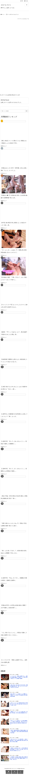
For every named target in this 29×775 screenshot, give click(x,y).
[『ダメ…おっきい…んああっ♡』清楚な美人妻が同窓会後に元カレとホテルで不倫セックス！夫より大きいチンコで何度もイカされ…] (14, 239)
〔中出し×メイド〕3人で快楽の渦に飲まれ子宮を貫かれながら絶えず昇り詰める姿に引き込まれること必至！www (19, 704)
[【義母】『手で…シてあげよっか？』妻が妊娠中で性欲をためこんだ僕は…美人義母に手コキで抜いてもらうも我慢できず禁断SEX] (14, 321)
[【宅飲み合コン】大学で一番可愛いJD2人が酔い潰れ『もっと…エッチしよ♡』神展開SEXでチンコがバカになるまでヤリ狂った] (14, 157)
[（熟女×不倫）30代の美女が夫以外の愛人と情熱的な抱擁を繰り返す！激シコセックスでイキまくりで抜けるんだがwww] (14, 485)
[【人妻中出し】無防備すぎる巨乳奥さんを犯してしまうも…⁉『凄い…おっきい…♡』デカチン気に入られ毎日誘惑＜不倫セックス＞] (14, 403)
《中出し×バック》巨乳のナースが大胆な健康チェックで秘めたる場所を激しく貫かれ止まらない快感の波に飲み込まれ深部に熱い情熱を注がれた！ (19, 722)
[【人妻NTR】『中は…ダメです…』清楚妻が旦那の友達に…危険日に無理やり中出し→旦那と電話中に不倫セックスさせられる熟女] (14, 567)
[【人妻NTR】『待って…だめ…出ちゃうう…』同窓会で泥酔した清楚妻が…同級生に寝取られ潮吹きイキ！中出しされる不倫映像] (14, 430)
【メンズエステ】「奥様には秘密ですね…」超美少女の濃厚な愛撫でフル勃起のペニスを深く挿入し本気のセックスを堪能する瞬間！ (19, 677)
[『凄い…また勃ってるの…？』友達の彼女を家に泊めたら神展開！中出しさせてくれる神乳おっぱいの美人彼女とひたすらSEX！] (14, 539)
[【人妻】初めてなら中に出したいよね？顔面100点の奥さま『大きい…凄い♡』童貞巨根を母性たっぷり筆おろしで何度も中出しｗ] (14, 375)
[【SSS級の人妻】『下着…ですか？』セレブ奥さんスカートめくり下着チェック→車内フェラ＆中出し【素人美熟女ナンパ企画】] (14, 266)
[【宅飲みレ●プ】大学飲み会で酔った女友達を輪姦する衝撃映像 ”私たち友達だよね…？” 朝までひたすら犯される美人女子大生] (14, 184)
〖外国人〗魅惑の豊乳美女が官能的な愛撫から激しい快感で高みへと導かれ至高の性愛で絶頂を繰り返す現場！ (19, 731)
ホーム (3, 14)
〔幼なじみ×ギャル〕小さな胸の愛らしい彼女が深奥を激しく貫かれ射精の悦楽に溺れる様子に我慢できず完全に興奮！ (19, 740)
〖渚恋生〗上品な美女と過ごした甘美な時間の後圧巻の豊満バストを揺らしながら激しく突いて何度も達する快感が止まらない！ (19, 749)
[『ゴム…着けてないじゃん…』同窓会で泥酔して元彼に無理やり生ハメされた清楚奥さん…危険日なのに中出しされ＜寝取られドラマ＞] (14, 621)
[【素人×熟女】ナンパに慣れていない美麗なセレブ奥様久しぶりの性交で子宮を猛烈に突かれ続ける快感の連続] (14, 129)
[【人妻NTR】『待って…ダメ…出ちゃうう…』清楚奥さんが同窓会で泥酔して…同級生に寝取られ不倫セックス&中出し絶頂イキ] (14, 457)
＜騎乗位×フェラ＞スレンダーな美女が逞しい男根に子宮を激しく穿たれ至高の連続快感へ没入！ (19, 712)
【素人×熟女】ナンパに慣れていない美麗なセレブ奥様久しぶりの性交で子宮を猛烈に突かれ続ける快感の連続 (19, 695)
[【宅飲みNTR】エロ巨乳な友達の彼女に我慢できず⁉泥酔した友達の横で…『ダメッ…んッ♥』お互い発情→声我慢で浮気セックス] (14, 594)
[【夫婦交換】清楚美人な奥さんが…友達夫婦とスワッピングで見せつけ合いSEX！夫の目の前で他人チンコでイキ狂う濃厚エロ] (14, 348)
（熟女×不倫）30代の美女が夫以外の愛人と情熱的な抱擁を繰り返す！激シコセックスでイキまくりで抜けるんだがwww (19, 686)
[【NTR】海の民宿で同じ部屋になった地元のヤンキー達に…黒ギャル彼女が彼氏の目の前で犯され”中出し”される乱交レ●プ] (14, 211)
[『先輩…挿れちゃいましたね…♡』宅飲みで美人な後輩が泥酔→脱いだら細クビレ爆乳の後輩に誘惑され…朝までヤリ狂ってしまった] (14, 512)
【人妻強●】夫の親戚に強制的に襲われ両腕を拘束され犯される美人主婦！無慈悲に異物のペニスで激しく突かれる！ (19, 758)
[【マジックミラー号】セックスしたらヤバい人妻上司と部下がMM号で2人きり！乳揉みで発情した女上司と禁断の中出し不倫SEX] (14, 293)
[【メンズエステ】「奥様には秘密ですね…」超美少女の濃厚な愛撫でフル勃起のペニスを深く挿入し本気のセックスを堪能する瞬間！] (14, 649)
